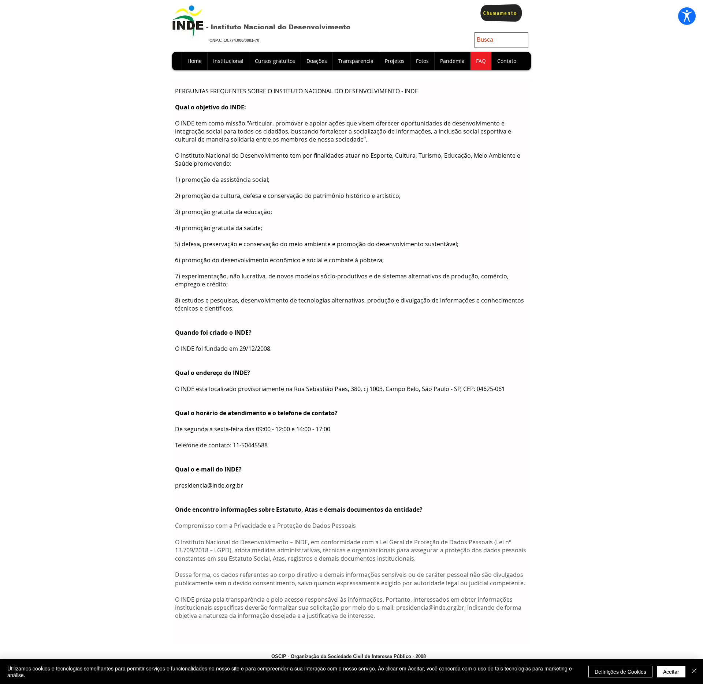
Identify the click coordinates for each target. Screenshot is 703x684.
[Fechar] (694, 671)
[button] (316, 61)
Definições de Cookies (620, 671)
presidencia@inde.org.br (209, 485)
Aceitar (671, 671)
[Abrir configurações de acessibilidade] (687, 16)
